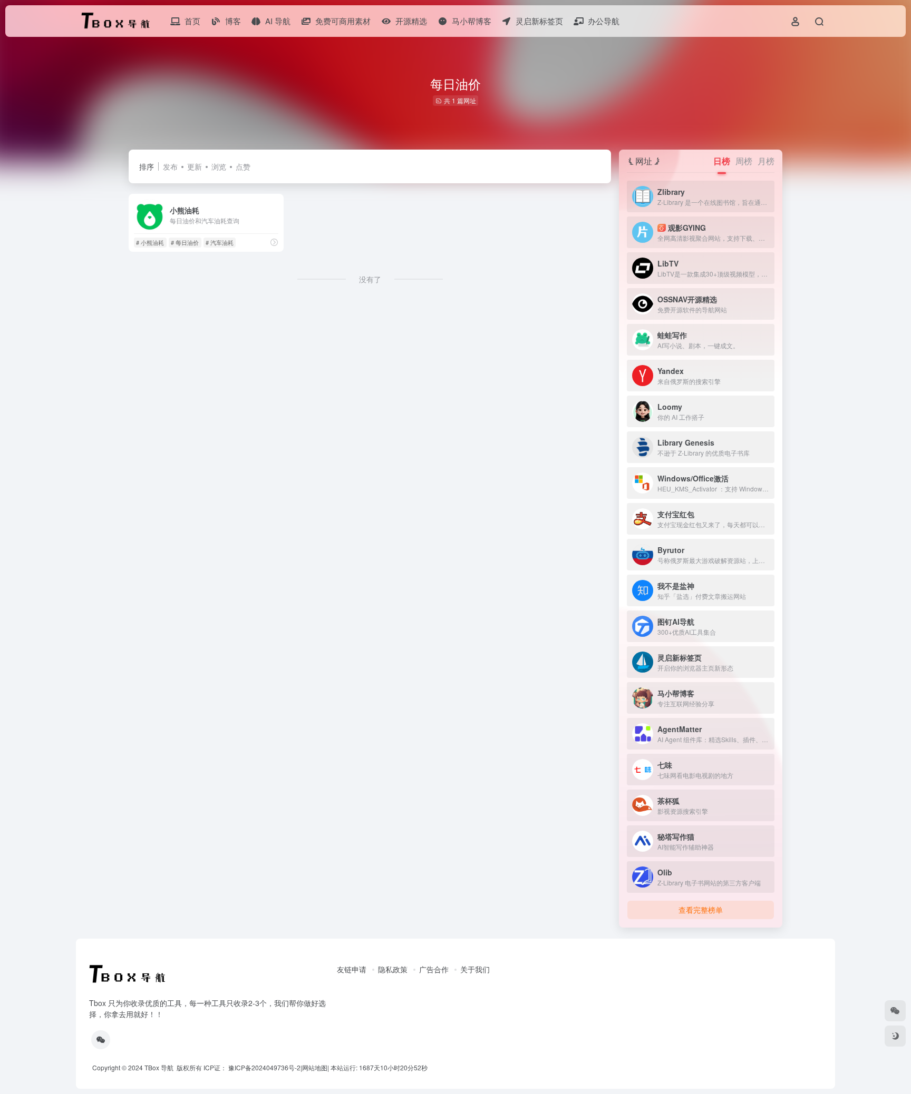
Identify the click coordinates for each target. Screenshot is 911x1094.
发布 (170, 166)
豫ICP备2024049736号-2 (264, 1067)
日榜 (721, 161)
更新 (194, 166)
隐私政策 (393, 969)
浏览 (218, 166)
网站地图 (314, 1067)
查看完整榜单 (701, 909)
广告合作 (434, 969)
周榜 (743, 161)
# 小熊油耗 (150, 242)
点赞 (243, 166)
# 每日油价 (185, 242)
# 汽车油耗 (220, 242)
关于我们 (475, 969)
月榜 (766, 161)
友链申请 (351, 969)
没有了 (370, 279)
